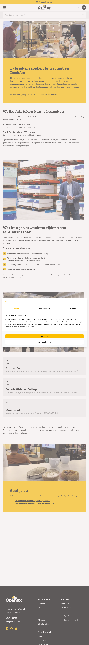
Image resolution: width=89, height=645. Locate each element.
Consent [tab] (16, 309)
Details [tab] (73, 309)
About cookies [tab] (44, 309)
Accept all (44, 336)
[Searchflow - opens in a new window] (81, 302)
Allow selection (44, 342)
